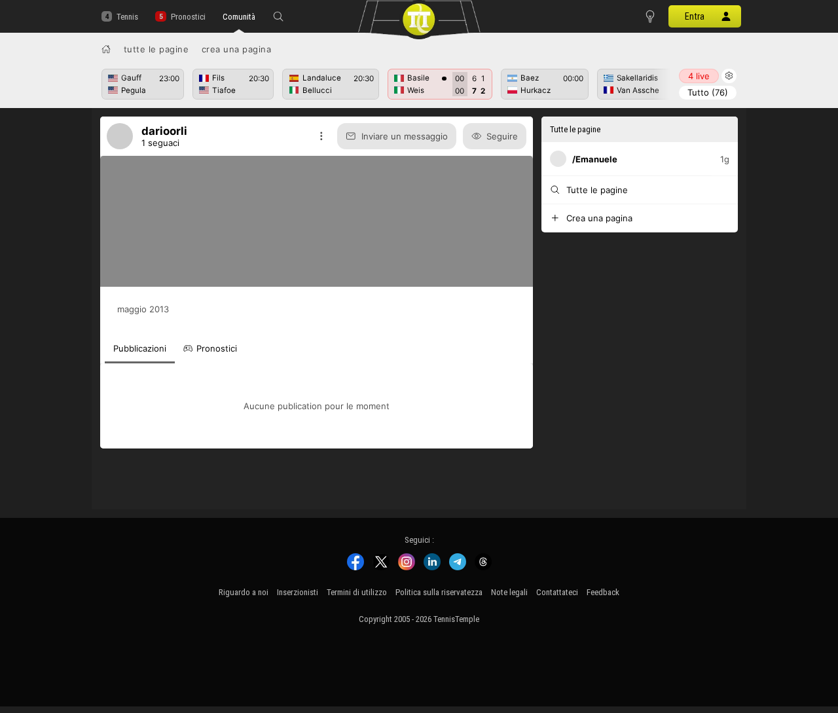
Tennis (127, 17)
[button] (278, 16)
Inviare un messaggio (404, 136)
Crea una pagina (237, 49)
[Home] (106, 49)
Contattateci (557, 592)
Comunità (239, 17)
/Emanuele (594, 159)
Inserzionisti (297, 592)
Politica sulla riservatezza (439, 592)
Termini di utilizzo (357, 592)
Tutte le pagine (156, 49)
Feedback (603, 592)
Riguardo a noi (243, 592)
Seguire (502, 136)
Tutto (707, 92)
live (699, 76)
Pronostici (188, 17)
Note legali (509, 592)
